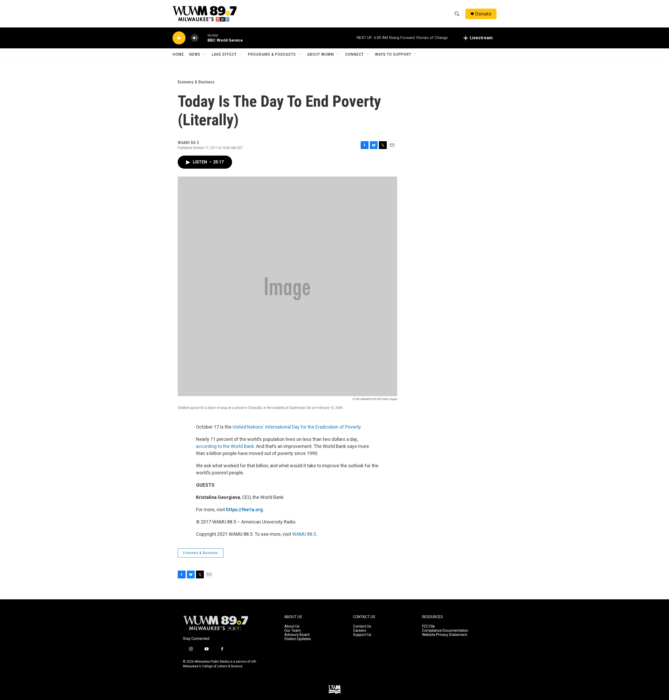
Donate (483, 13)
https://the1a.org (244, 509)
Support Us (362, 635)
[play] (179, 38)
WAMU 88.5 (304, 534)
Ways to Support (393, 54)
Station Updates (297, 639)
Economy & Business (196, 81)
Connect (354, 54)
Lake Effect (224, 54)
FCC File (428, 626)
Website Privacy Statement (444, 635)
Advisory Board (296, 635)
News (194, 54)
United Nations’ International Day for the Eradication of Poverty (297, 427)
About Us (291, 626)
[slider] (203, 38)
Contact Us (362, 626)
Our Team (292, 631)
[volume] (194, 38)
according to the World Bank (225, 446)
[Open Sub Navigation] (204, 54)
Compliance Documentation (445, 631)
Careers (359, 631)
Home (178, 54)
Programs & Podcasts (272, 54)
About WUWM (320, 54)
